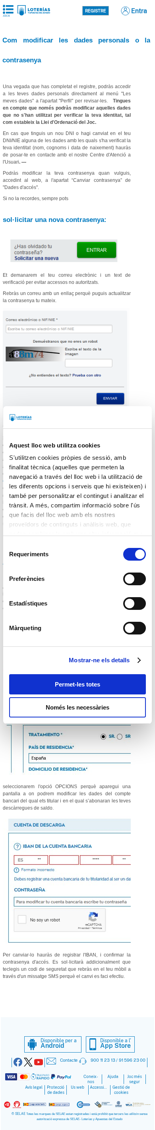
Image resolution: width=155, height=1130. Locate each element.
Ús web (77, 1087)
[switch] (134, 579)
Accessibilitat (99, 1087)
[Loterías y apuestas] (33, 13)
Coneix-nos (90, 1079)
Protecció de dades (55, 1090)
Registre (95, 10)
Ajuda (112, 1076)
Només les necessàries (77, 707)
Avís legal (34, 1087)
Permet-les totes (77, 684)
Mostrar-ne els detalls (99, 660)
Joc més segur (134, 1079)
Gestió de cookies (121, 1090)
